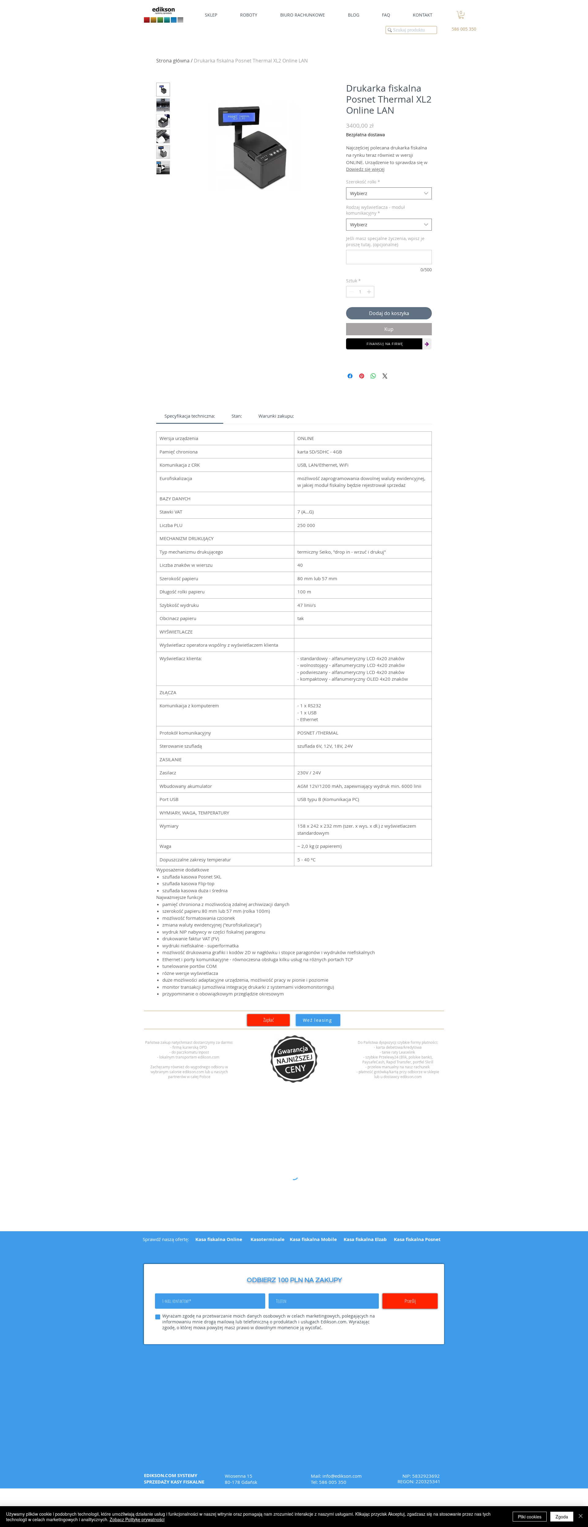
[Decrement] (351, 291)
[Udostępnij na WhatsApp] (373, 376)
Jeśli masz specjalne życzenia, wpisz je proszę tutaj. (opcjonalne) (385, 241)
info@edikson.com (342, 1476)
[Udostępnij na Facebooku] (350, 376)
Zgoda (562, 1517)
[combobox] (389, 193)
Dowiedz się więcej (365, 169)
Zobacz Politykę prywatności (137, 1519)
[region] (294, 1059)
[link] (461, 15)
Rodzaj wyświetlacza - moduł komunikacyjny (375, 210)
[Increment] (369, 291)
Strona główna (173, 60)
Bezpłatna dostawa (365, 134)
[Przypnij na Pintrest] (361, 376)
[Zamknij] (580, 1516)
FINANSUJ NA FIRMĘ (385, 343)
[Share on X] (385, 376)
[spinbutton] (360, 291)
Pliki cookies (529, 1517)
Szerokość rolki (363, 182)
